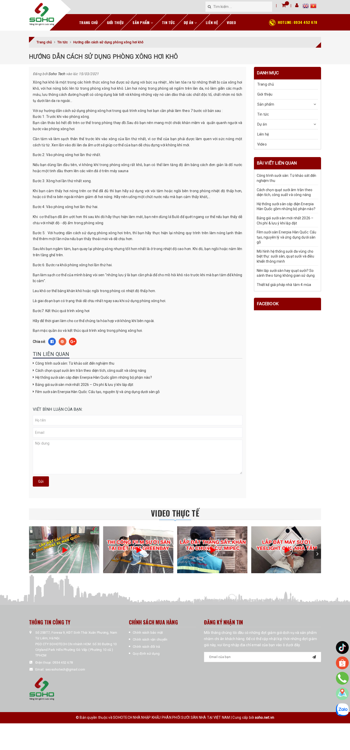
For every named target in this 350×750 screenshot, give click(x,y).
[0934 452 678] (342, 678)
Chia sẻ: (39, 342)
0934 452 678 (297, 22)
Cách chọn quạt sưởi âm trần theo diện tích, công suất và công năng (90, 370)
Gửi (41, 481)
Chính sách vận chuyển (150, 639)
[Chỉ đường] (342, 693)
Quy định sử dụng (146, 653)
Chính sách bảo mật (148, 632)
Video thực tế (175, 513)
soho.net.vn (264, 717)
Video (231, 22)
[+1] (73, 341)
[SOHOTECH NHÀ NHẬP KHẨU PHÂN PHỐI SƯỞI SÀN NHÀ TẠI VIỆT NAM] (42, 14)
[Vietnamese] (313, 7)
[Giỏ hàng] (284, 5)
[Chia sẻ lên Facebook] (52, 341)
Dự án (189, 22)
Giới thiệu (115, 22)
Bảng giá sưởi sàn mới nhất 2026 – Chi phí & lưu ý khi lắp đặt (84, 385)
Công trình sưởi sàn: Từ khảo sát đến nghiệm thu (75, 363)
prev (32, 554)
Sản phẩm (141, 22)
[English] (306, 7)
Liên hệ (212, 22)
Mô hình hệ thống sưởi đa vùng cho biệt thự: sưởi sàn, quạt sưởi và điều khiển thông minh (285, 257)
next (317, 554)
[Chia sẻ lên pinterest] (62, 341)
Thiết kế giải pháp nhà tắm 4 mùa (284, 285)
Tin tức (168, 22)
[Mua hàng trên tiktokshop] (342, 647)
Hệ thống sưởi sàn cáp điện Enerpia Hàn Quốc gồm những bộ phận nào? (93, 377)
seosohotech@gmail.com (65, 669)
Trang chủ (88, 22)
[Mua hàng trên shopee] (342, 662)
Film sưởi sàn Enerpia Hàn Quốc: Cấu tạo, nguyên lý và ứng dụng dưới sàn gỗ (97, 392)
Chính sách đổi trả (146, 647)
